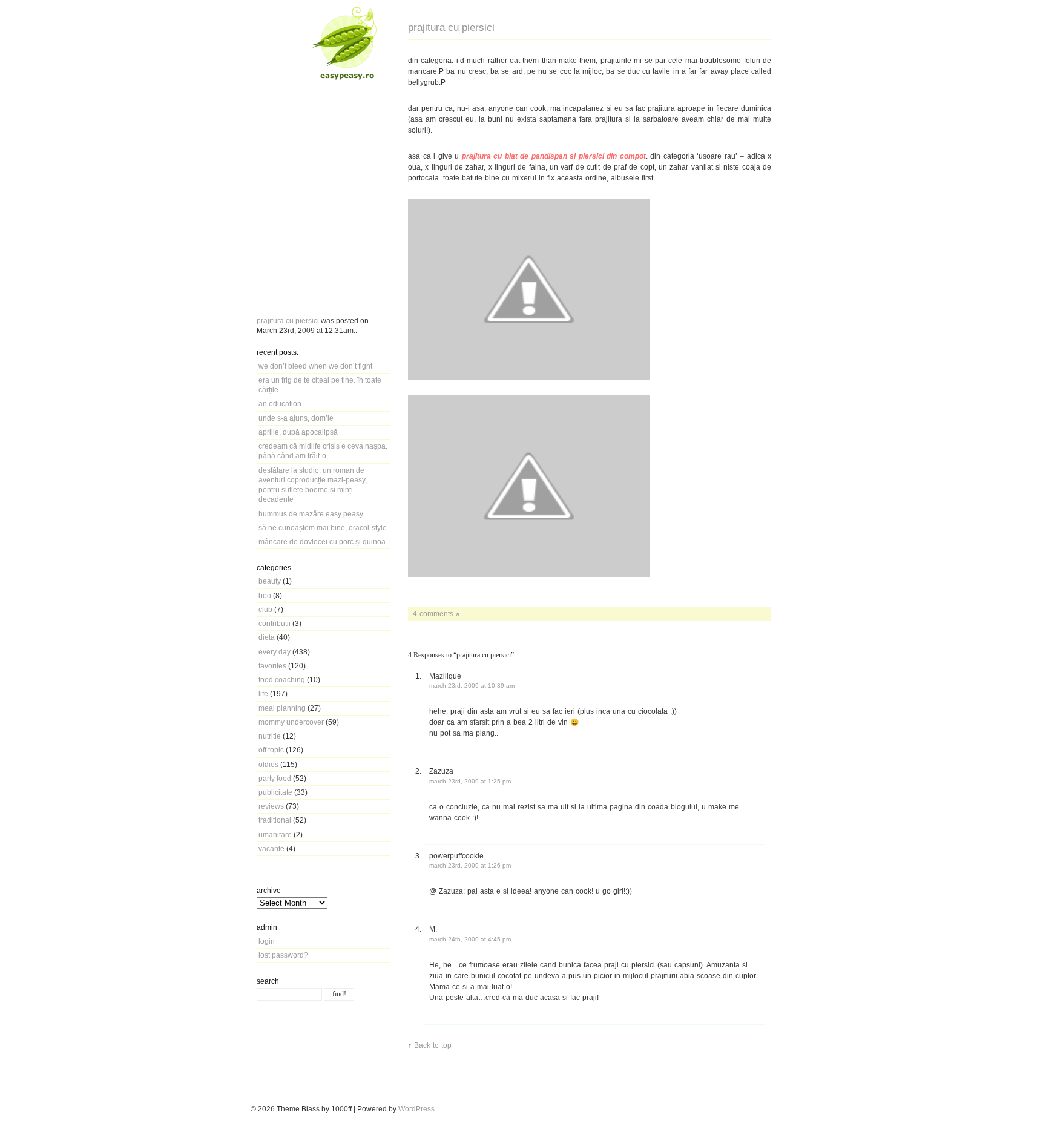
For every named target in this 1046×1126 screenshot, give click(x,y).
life (263, 693)
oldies (268, 764)
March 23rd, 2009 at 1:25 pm (470, 781)
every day (274, 652)
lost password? (283, 955)
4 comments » (436, 613)
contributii (274, 623)
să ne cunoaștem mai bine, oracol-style (322, 528)
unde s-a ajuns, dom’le (296, 418)
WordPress (416, 1109)
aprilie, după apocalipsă (298, 432)
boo (264, 595)
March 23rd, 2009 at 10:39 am (472, 685)
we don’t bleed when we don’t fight (315, 366)
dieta (266, 637)
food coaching (281, 679)
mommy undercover (291, 722)
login (266, 941)
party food (274, 778)
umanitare (275, 834)
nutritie (269, 736)
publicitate (275, 792)
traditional (274, 820)
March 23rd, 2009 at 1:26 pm (470, 865)
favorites (272, 666)
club (265, 609)
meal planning (282, 708)
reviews (271, 806)
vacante (271, 848)
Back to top (433, 1045)
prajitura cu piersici (288, 320)
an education (279, 403)
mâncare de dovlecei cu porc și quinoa (322, 541)
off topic (271, 750)
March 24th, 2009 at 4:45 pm (470, 939)
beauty (269, 581)
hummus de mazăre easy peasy (310, 514)
